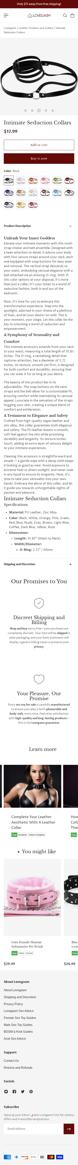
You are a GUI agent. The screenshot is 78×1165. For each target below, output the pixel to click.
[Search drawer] (65, 15)
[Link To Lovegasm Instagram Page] (6, 1091)
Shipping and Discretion (19, 564)
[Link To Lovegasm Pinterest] (31, 1091)
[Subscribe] (69, 1129)
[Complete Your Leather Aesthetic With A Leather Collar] (32, 804)
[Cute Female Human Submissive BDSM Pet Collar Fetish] (32, 897)
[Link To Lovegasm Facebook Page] (14, 1091)
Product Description (17, 226)
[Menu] (6, 15)
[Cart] (72, 15)
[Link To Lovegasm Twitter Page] (23, 1091)
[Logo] (39, 15)
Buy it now (39, 158)
